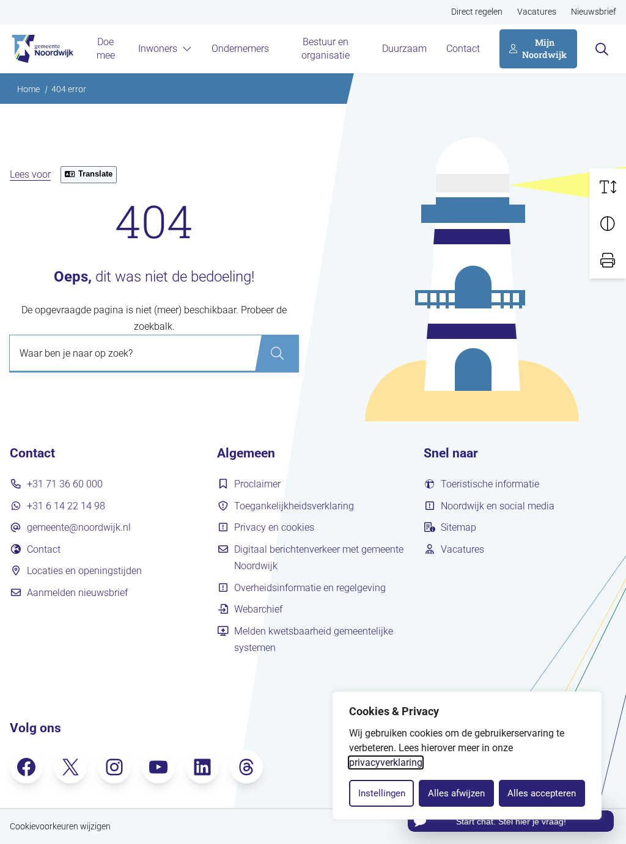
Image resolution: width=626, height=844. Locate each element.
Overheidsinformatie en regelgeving (310, 588)
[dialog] (467, 755)
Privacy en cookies (274, 527)
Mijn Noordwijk (544, 48)
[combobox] (154, 353)
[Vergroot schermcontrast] (607, 223)
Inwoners (157, 48)
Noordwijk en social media (497, 506)
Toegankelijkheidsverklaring (294, 506)
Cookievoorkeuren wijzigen (60, 826)
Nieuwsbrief (593, 12)
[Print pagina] (607, 260)
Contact (463, 48)
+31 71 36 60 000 (65, 484)
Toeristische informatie (490, 484)
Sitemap (458, 527)
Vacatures (536, 12)
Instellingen (381, 793)
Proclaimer (257, 484)
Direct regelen (477, 12)
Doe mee (106, 48)
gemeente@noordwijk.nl (79, 527)
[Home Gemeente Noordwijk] (41, 48)
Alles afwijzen (456, 793)
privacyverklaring (385, 762)
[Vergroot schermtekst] (607, 187)
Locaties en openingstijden (84, 571)
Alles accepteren (541, 793)
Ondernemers (240, 48)
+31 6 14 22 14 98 (66, 506)
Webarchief (258, 609)
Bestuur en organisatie (325, 48)
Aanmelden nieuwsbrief (77, 592)
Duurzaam (404, 48)
